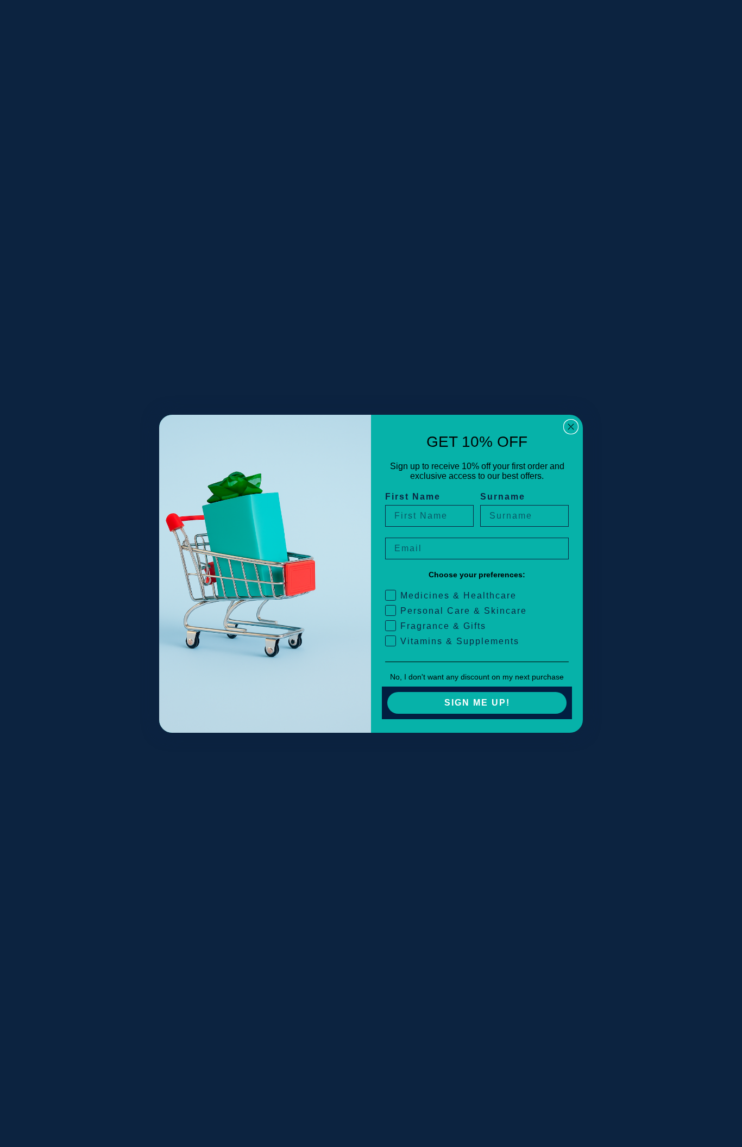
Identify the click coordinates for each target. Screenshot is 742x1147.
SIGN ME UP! (477, 702)
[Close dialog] (570, 426)
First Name (413, 496)
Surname (502, 496)
